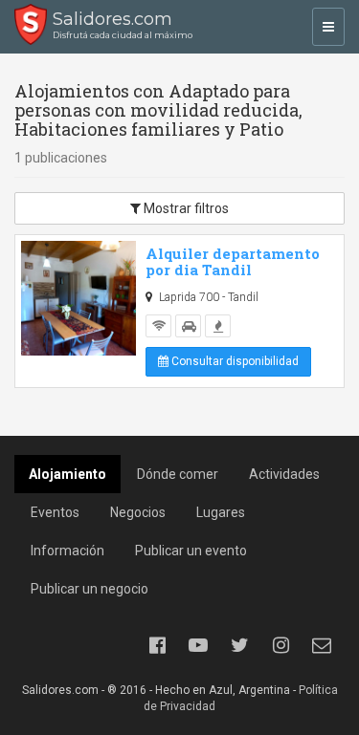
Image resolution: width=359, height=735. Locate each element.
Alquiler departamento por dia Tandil (233, 261)
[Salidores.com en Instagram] (280, 645)
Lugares (220, 512)
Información (67, 550)
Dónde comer (177, 474)
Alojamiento (67, 474)
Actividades (284, 474)
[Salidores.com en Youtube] (198, 645)
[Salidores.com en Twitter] (239, 645)
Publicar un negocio (89, 588)
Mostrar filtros (185, 208)
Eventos (55, 512)
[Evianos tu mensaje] (321, 645)
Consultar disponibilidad (233, 361)
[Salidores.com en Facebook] (157, 645)
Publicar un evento (191, 550)
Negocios (138, 512)
